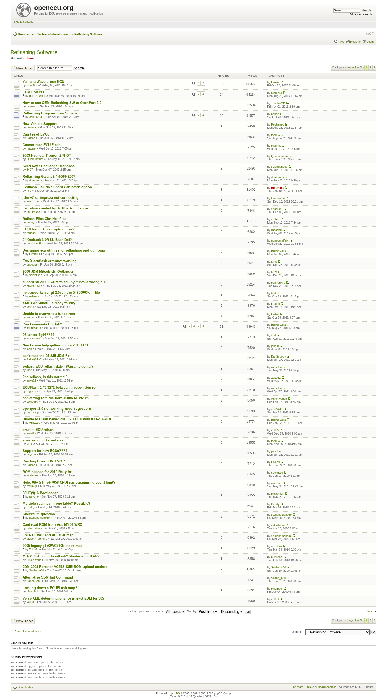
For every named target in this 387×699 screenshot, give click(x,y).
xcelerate (32, 475)
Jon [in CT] (278, 103)
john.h (30, 348)
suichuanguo (279, 166)
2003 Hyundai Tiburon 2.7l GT (47, 155)
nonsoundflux (35, 243)
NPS (274, 261)
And (273, 293)
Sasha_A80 (36, 570)
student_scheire (39, 517)
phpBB (175, 693)
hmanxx (32, 106)
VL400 (31, 85)
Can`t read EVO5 (36, 134)
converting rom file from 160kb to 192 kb (56, 398)
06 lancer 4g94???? (38, 335)
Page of (354, 67)
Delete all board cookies (321, 686)
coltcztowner (37, 95)
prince (275, 113)
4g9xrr (275, 219)
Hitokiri (33, 254)
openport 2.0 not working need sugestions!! (58, 409)
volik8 (30, 306)
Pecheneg (277, 124)
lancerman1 (34, 338)
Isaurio (275, 303)
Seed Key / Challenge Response (49, 166)
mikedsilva (33, 528)
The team (297, 686)
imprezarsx (34, 327)
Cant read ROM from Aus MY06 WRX (52, 525)
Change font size (370, 33)
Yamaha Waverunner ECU (43, 82)
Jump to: (297, 631)
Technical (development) (54, 34)
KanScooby (278, 356)
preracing (33, 412)
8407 (30, 169)
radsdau (32, 232)
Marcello (276, 92)
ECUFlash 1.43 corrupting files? (49, 229)
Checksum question (39, 514)
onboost (32, 264)
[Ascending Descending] (235, 611)
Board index (26, 34)
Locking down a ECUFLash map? (50, 588)
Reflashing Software (88, 34)
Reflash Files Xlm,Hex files (44, 219)
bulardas (276, 556)
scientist (34, 275)
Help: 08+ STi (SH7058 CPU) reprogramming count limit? (69, 482)
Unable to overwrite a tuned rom (49, 314)
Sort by (192, 611)
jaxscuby (32, 401)
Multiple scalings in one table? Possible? (56, 503)
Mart (29, 370)
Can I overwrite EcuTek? (42, 324)
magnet (31, 148)
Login (370, 41)
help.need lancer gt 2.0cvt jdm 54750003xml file (61, 293)
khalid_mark (34, 285)
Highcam (32, 391)
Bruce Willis (278, 251)
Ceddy (31, 507)
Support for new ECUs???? (45, 451)
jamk (30, 443)
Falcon (31, 137)
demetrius (35, 180)
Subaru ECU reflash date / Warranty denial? (58, 366)
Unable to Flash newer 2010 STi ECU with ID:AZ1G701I (67, 419)
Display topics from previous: (146, 611)
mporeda (277, 187)
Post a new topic (21, 66)
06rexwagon (279, 398)
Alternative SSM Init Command (48, 577)
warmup (32, 486)
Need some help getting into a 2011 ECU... (57, 345)
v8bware (34, 422)
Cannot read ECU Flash (42, 145)
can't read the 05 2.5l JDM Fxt (46, 356)
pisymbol (32, 591)
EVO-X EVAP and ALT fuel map (48, 535)
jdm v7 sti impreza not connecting (50, 198)
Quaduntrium (35, 159)
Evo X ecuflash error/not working (50, 261)
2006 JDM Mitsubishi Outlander (48, 271)
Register (355, 41)
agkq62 (31, 380)
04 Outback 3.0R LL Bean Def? (47, 240)
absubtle (276, 546)
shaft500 (32, 211)
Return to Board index (28, 631)
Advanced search (360, 14)
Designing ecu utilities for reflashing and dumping (64, 250)
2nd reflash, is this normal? (45, 377)
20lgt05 (33, 549)
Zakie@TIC (34, 359)
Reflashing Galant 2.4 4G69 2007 (49, 177)
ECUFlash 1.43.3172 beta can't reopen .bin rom (61, 387)
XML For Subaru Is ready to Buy (49, 303)
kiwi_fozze (33, 201)
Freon (31, 58)
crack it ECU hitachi (39, 430)
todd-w (275, 135)
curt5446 (276, 409)
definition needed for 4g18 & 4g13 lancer (55, 208)
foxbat (30, 317)
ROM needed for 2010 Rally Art (47, 472)
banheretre (278, 282)
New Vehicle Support (40, 124)
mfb (29, 190)
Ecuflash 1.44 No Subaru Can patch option (57, 187)
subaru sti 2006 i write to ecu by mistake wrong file (64, 282)
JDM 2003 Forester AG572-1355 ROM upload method (65, 567)
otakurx (31, 127)
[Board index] (24, 9)
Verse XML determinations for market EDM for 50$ (63, 598)
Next (370, 611)
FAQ (341, 41)
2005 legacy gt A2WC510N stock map (52, 546)
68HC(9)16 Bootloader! (41, 493)
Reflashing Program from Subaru (50, 113)
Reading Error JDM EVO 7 (44, 461)
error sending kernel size (43, 440)
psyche (31, 454)
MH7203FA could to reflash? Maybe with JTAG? (61, 556)
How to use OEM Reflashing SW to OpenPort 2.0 (62, 103)
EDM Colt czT (34, 92)
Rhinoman (277, 493)
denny (30, 222)
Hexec (275, 82)
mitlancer (35, 296)
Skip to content (23, 21)
